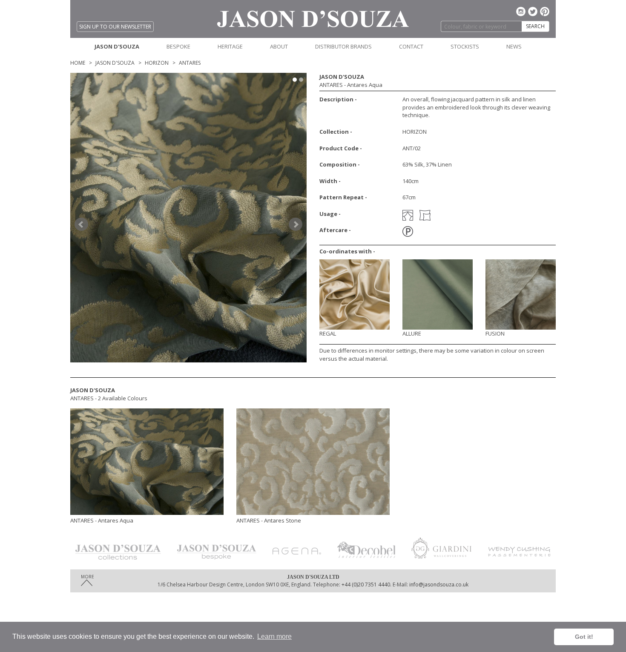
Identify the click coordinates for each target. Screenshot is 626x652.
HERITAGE (230, 46)
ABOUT (279, 46)
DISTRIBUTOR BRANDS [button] (343, 46)
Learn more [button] (274, 636)
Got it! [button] (584, 636)
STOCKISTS (465, 46)
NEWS (514, 46)
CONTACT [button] (411, 46)
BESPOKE (178, 46)
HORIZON (157, 62)
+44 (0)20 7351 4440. (365, 584)
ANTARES (190, 62)
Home (77, 62)
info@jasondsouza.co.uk (438, 584)
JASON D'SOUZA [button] (117, 46)
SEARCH (535, 26)
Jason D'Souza (115, 62)
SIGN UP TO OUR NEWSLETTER (115, 26)
